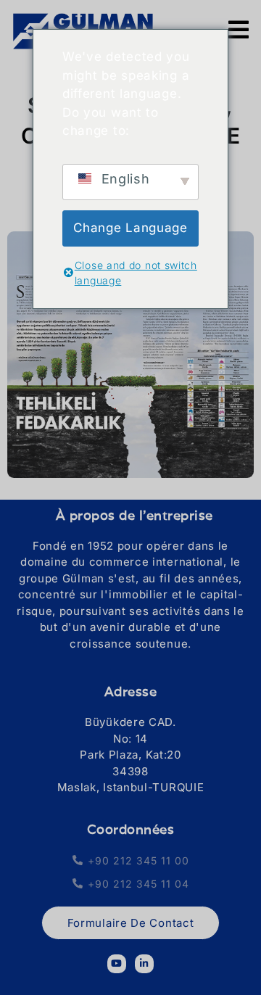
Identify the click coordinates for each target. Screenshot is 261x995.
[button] (130, 660)
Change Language (130, 227)
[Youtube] (116, 963)
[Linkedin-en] (144, 963)
